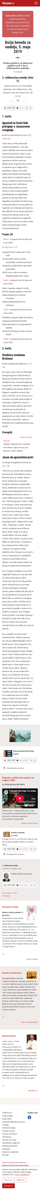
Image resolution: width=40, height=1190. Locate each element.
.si (8, 3)
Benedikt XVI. (33, 1090)
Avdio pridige (7, 1116)
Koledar (17, 100)
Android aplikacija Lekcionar (13, 1122)
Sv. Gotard (14, 836)
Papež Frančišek (32, 959)
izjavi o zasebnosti (22, 1174)
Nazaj (12, 100)
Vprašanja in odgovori (11, 1143)
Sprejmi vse (8, 1186)
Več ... (3, 954)
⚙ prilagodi (18, 72)
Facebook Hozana (30, 1117)
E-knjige (5, 1125)
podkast (21, 768)
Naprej (23, 100)
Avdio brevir (7, 1112)
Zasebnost (6, 1149)
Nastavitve (21, 1180)
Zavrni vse (8, 1180)
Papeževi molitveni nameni (29, 823)
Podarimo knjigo (8, 1128)
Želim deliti (6, 1119)
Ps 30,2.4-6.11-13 (9, 247)
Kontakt (5, 1155)
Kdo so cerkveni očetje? (29, 1022)
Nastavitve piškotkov (10, 1152)
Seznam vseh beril (9, 1134)
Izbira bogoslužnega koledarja (14, 1162)
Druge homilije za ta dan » (10, 893)
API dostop (6, 1137)
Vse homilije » (6, 896)
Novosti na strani (9, 1140)
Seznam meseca (8, 1131)
